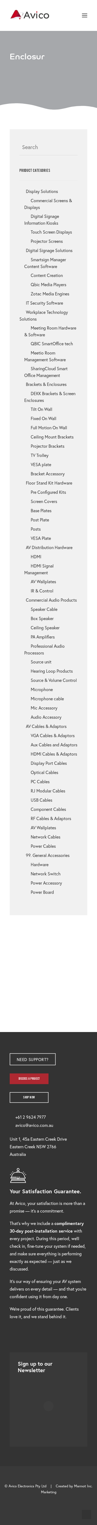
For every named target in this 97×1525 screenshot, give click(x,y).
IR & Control (42, 591)
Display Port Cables (49, 763)
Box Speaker (42, 618)
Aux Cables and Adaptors (54, 744)
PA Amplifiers (43, 637)
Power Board (42, 892)
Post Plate (40, 520)
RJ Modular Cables (48, 791)
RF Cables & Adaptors (51, 818)
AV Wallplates (43, 581)
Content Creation (47, 275)
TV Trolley (39, 455)
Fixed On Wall (43, 418)
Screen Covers (44, 501)
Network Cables (45, 837)
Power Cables (43, 846)
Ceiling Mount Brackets (52, 437)
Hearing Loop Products (52, 671)
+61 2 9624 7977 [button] (30, 1117)
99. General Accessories (48, 855)
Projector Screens (47, 241)
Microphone (42, 689)
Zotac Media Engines (50, 293)
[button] (84, 15)
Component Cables (48, 809)
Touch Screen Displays (51, 232)
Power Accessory (46, 883)
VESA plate (41, 464)
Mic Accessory (44, 708)
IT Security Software (44, 303)
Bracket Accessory (48, 473)
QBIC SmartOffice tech (52, 343)
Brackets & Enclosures (46, 384)
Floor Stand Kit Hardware (49, 483)
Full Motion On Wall (49, 427)
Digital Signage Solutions (49, 250)
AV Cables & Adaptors (46, 726)
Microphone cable (47, 698)
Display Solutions (42, 191)
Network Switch (46, 873)
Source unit (41, 662)
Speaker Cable (44, 609)
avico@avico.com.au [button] (34, 1125)
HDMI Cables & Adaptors (54, 754)
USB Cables (41, 800)
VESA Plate (41, 538)
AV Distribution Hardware (49, 547)
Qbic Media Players (48, 284)
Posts (36, 529)
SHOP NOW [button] (29, 1097)
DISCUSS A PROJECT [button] (29, 1079)
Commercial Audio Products (51, 600)
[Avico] (30, 15)
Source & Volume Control (54, 680)
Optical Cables (44, 772)
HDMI (36, 556)
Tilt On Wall (41, 409)
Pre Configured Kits (48, 492)
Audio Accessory (46, 717)
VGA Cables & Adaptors (53, 735)
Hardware (39, 864)
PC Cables (40, 781)
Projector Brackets (47, 446)
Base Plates (41, 510)
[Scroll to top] (86, 1514)
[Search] (68, 15)
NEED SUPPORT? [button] (32, 1059)
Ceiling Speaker (45, 627)
